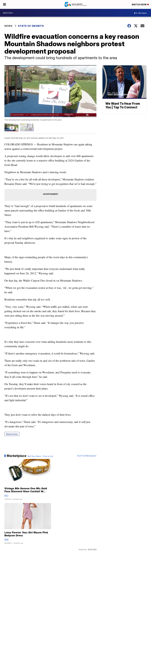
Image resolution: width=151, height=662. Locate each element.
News (8, 25)
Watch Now (139, 4)
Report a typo (12, 434)
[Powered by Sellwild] (92, 549)
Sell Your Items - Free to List (40, 456)
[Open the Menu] (4, 4)
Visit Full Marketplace (86, 456)
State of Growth (31, 25)
